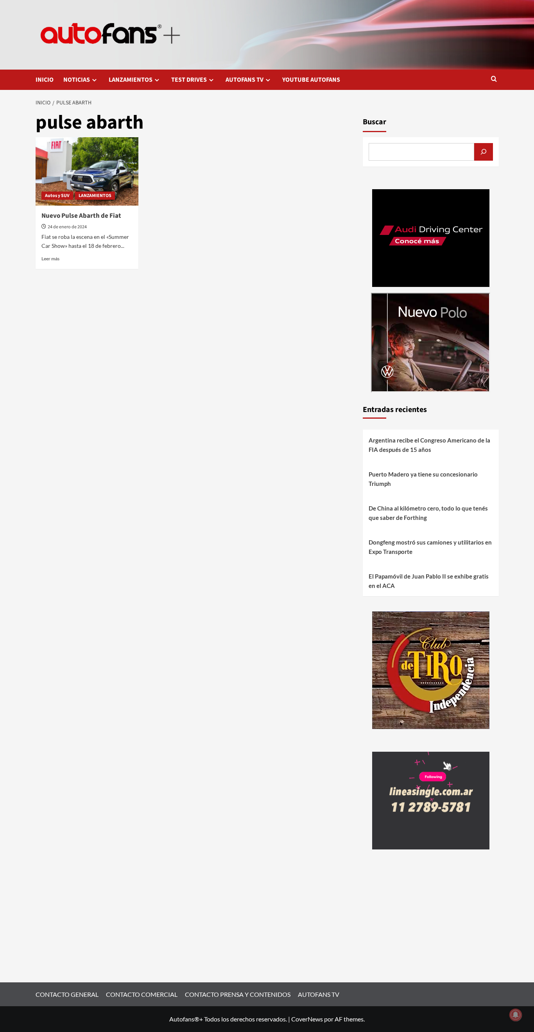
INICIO (45, 79)
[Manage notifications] (515, 1015)
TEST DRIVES (189, 79)
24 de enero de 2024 (67, 227)
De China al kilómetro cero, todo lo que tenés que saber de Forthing (428, 513)
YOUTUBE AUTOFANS (311, 79)
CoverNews (307, 1019)
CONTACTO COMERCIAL (141, 994)
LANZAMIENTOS (130, 79)
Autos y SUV (57, 195)
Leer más (50, 259)
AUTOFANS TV (244, 79)
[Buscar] (483, 152)
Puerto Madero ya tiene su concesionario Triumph (423, 479)
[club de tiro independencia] (430, 669)
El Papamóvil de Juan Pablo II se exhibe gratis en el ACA (429, 581)
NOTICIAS (76, 79)
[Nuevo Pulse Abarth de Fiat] (87, 171)
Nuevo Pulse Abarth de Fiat (81, 215)
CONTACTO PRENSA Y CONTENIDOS (237, 994)
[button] (494, 79)
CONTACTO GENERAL (67, 994)
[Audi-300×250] (430, 237)
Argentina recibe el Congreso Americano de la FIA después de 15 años (429, 445)
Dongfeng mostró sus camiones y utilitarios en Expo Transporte (430, 547)
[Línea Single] (430, 799)
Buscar (374, 121)
